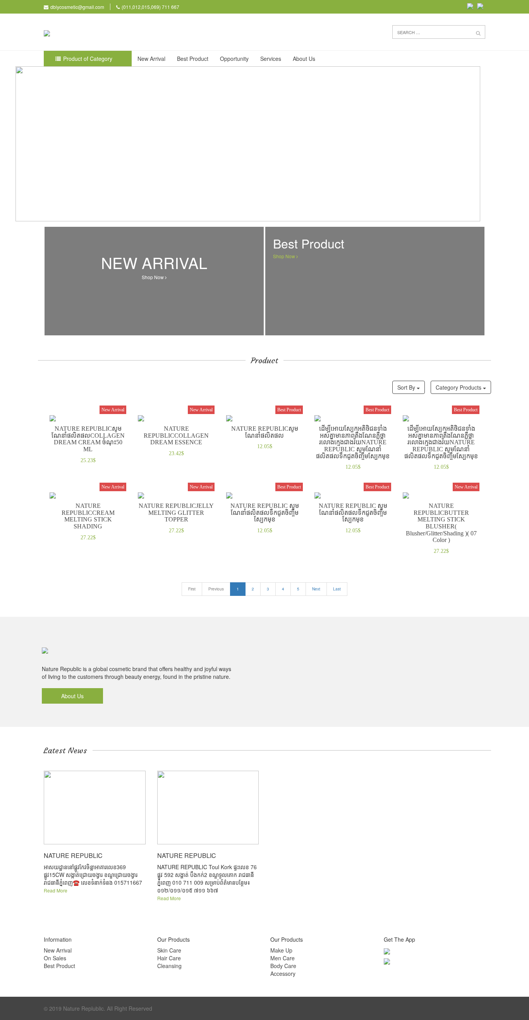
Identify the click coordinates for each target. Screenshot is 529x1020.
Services (270, 58)
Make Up (281, 950)
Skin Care (169, 950)
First (192, 589)
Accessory (282, 973)
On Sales (55, 958)
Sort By (407, 387)
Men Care (282, 958)
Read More (55, 890)
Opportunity (234, 58)
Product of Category (87, 58)
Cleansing (169, 966)
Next (316, 589)
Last (337, 589)
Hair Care (169, 958)
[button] (478, 32)
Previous (216, 589)
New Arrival (151, 58)
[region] (264, 143)
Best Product (192, 58)
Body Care (283, 966)
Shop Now (154, 277)
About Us (304, 58)
